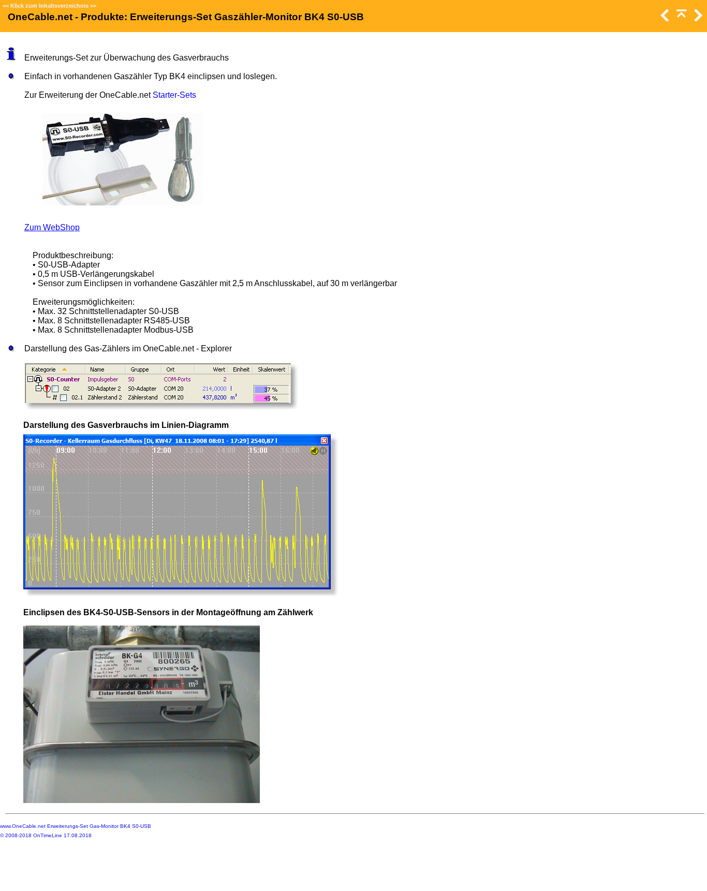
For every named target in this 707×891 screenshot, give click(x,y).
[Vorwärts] (697, 18)
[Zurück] (664, 18)
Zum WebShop (52, 227)
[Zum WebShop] (122, 159)
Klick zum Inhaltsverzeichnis (49, 6)
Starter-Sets (174, 95)
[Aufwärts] (680, 18)
